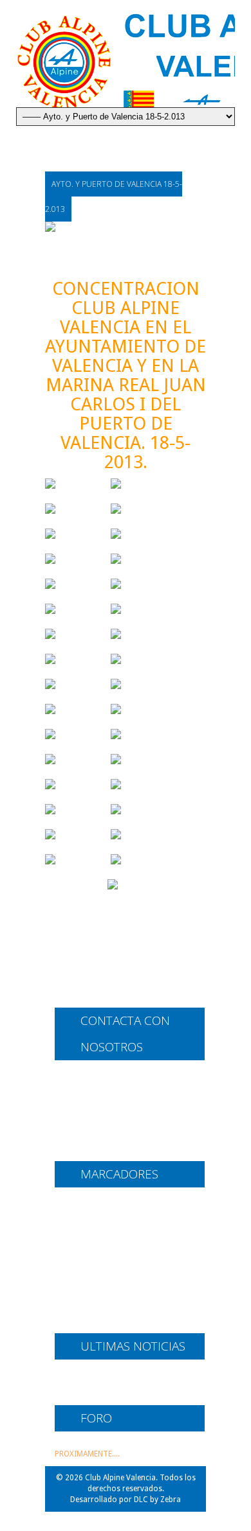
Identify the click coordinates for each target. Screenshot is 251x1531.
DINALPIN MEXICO (89, 1240)
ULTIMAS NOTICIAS (89, 1382)
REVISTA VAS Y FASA (91, 1319)
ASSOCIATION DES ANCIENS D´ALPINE (127, 1222)
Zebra (170, 1499)
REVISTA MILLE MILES (94, 1302)
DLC (141, 1499)
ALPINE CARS (78, 1205)
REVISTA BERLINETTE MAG (103, 1285)
